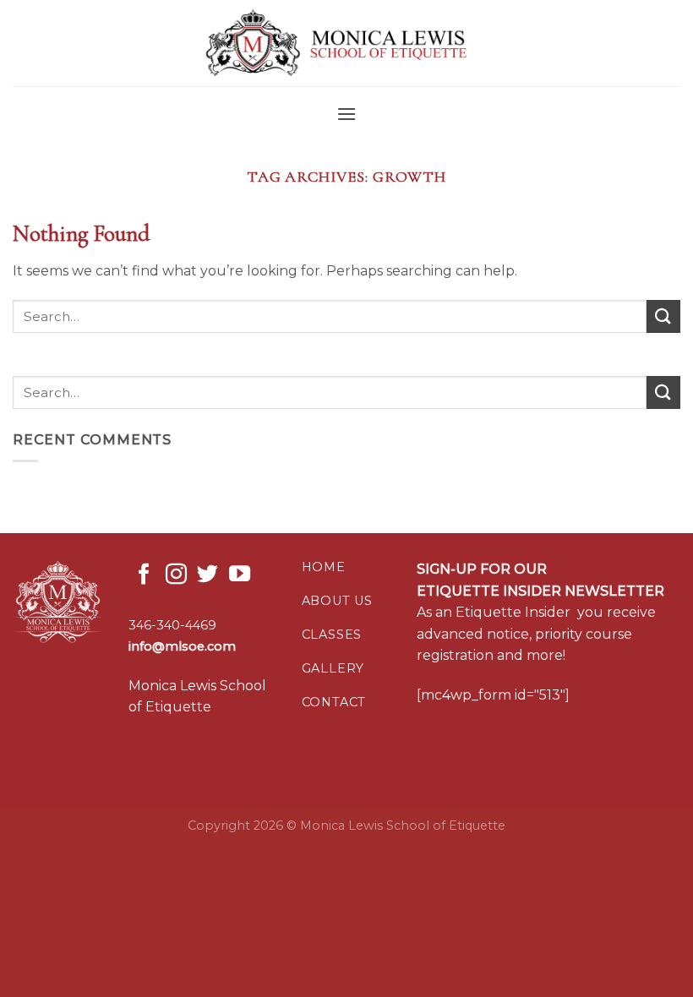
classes (332, 634)
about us (337, 600)
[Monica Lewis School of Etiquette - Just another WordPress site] (346, 43)
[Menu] (346, 113)
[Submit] (663, 316)
